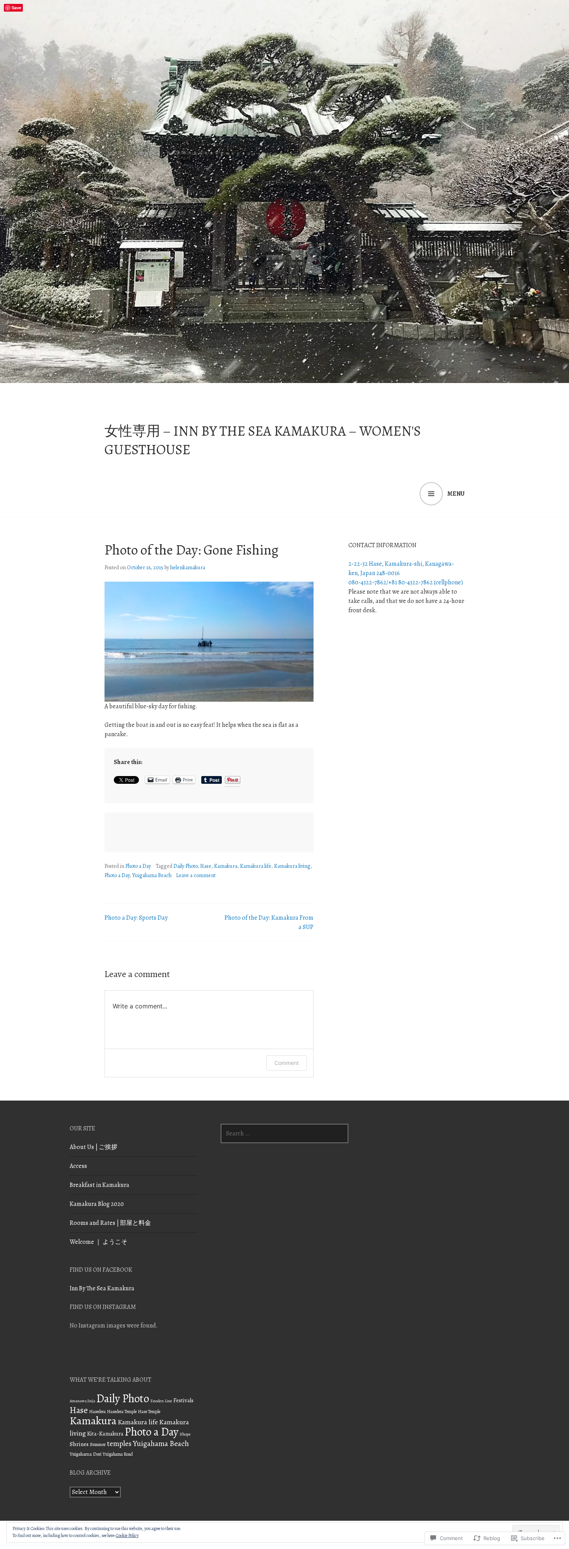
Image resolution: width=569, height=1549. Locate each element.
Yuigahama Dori (85, 1454)
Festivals (183, 1400)
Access (78, 1166)
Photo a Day (138, 866)
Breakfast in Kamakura (99, 1185)
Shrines (79, 1444)
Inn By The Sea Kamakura (102, 1288)
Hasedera (97, 1411)
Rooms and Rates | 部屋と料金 (110, 1223)
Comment (286, 1063)
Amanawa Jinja (82, 1401)
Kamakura (225, 866)
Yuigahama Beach (151, 875)
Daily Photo (185, 866)
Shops (185, 1434)
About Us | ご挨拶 (93, 1147)
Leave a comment (196, 875)
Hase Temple (149, 1411)
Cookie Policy (127, 1535)
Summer (98, 1444)
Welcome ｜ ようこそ (98, 1242)
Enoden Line (161, 1401)
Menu (455, 493)
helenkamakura (187, 567)
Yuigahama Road (118, 1454)
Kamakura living (292, 866)
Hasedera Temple (122, 1411)
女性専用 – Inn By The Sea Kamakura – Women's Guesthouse (263, 440)
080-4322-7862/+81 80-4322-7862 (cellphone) (405, 582)
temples (119, 1443)
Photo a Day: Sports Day (136, 918)
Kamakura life (255, 866)
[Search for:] (284, 1133)
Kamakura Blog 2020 (97, 1204)
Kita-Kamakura (105, 1433)
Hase (205, 866)
